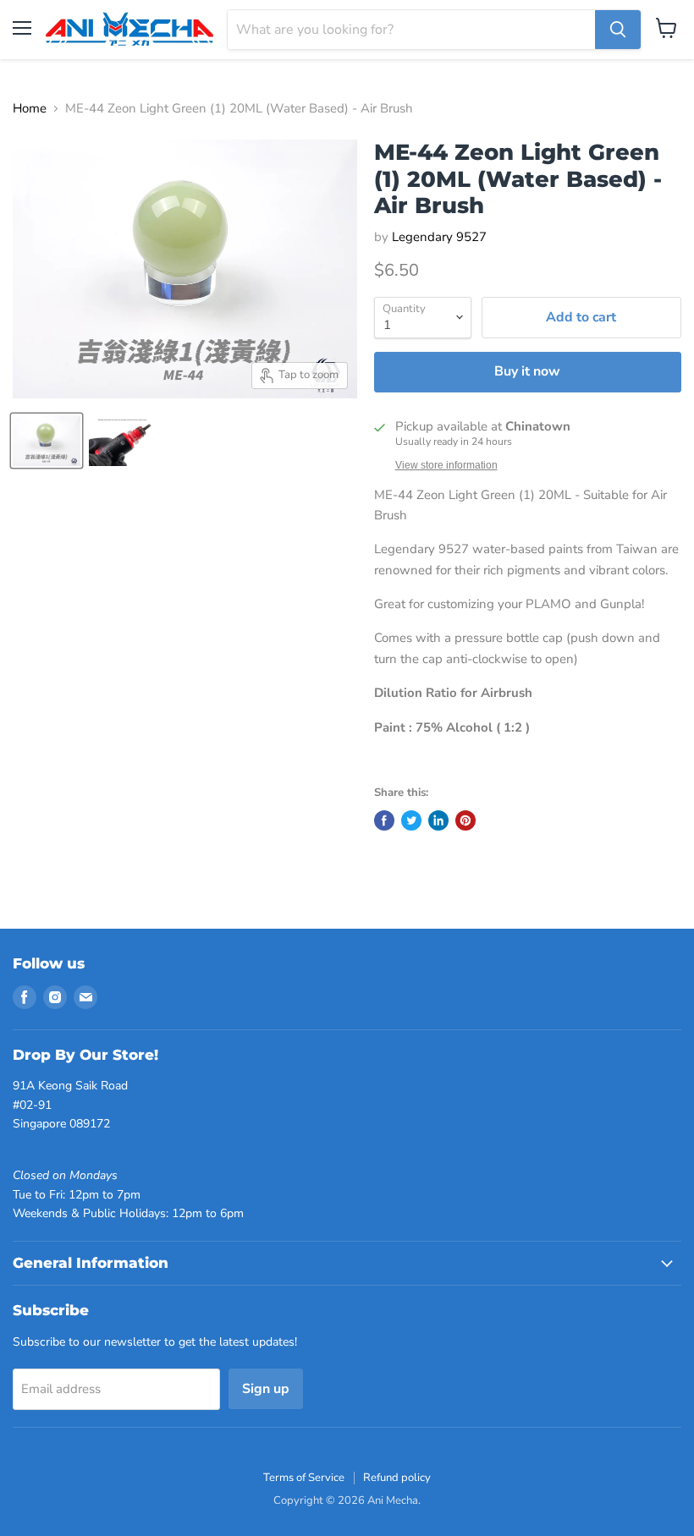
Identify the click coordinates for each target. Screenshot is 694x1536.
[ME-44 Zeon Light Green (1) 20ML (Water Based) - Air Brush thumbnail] (46, 441)
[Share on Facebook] (384, 820)
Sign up (265, 1389)
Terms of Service (303, 1477)
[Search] (618, 29)
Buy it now (527, 371)
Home (30, 108)
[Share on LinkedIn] (438, 820)
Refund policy (397, 1477)
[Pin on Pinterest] (465, 820)
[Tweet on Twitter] (411, 820)
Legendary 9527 (439, 236)
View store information (446, 465)
